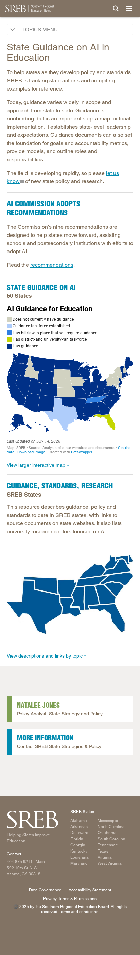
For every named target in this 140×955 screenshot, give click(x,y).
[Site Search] (115, 8)
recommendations (51, 265)
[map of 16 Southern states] (70, 594)
